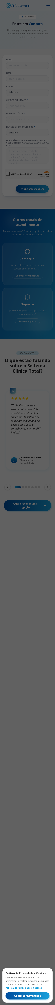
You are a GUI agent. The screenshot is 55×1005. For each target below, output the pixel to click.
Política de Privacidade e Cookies (24, 987)
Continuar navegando (27, 996)
